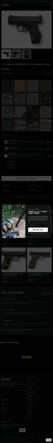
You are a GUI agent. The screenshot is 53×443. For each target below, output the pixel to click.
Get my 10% (38, 230)
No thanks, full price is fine (38, 233)
